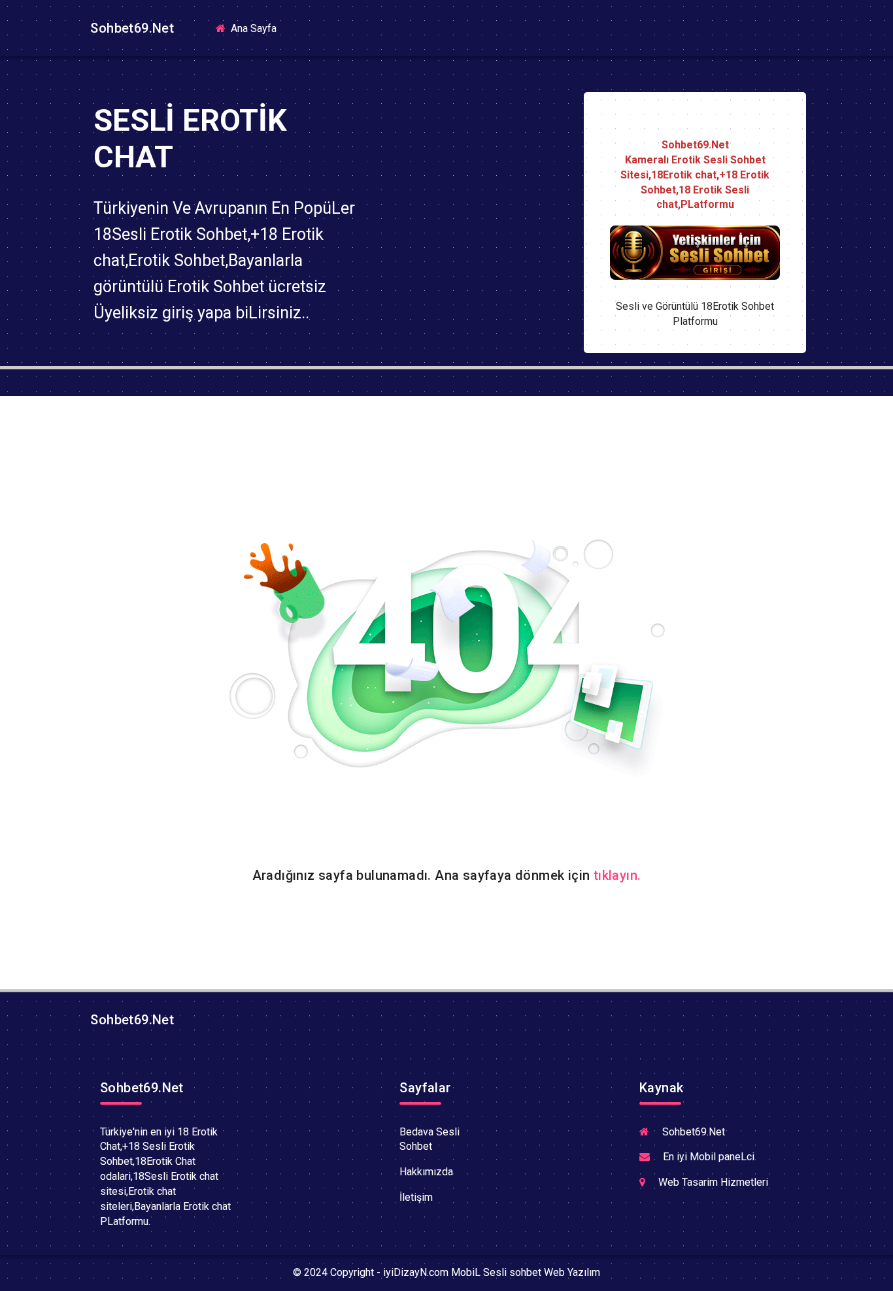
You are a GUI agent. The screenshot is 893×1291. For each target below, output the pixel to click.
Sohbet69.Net (130, 28)
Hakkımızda (426, 1171)
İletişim (416, 1197)
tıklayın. (617, 875)
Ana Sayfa (257, 28)
